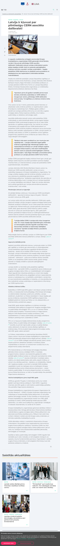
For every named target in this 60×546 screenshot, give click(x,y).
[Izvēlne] (57, 9)
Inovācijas (40, 481)
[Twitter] (5, 52)
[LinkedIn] (5, 55)
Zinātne (10, 19)
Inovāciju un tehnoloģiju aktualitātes (11, 14)
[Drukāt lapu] (51, 447)
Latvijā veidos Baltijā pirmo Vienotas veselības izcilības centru (14, 485)
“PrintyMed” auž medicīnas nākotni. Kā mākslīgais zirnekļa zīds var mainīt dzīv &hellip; (44, 485)
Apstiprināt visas (8, 543)
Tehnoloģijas (47, 481)
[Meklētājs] (53, 9)
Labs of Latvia (18, 358)
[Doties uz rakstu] (27, 490)
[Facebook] (5, 48)
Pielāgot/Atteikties (25, 543)
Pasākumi (11, 514)
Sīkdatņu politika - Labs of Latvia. (25, 538)
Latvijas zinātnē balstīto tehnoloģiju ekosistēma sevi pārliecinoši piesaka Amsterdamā (14, 518)
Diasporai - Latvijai (18, 19)
